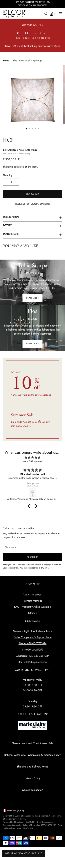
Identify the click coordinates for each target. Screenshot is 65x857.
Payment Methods (32, 601)
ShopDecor (26, 815)
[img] (32, 457)
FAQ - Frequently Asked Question (32, 607)
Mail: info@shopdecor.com (32, 662)
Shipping (8, 167)
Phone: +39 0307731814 (32, 643)
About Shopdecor (32, 594)
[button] (30, 506)
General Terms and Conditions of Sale (32, 743)
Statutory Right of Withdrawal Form (32, 631)
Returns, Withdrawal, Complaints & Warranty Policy (32, 755)
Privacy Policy (32, 778)
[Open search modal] (45, 13)
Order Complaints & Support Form (33, 637)
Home (6, 60)
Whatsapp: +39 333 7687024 (32, 656)
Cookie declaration (32, 790)
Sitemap (32, 613)
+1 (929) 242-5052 (32, 649)
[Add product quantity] (16, 182)
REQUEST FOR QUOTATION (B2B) (32, 204)
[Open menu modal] (60, 13)
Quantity (7, 175)
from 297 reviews (32, 461)
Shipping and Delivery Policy (32, 766)
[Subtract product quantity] (6, 182)
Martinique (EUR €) (15, 810)
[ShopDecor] (14, 13)
